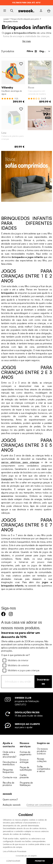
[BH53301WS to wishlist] (21, 64)
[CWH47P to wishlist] (47, 64)
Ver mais (26, 41)
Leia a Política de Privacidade (14, 851)
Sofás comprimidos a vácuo (43, 769)
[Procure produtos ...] (12, 10)
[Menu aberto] (4, 11)
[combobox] (44, 51)
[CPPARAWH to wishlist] (21, 109)
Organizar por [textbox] (45, 51)
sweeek (6, 19)
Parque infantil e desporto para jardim (25, 19)
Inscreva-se (43, 682)
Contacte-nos (10, 777)
